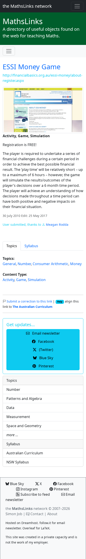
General (9, 263)
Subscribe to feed (35, 494)
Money (76, 263)
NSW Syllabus (17, 462)
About (52, 513)
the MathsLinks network (27, 6)
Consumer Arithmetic (50, 263)
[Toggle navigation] (77, 6)
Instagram (29, 489)
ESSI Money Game (31, 66)
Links (23, 21)
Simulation (37, 279)
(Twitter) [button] (45, 349)
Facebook (65, 483)
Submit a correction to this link (29, 301)
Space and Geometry (23, 425)
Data (10, 407)
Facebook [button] (45, 341)
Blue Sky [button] (45, 357)
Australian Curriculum (24, 453)
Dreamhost (29, 523)
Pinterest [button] (46, 366)
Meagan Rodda (57, 224)
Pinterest (61, 489)
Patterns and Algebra (24, 398)
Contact (36, 513)
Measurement (18, 416)
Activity (8, 279)
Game (21, 279)
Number (24, 263)
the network (27, 508)
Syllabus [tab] (31, 245)
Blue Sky (16, 483)
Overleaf (28, 528)
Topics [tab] (11, 245)
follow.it (45, 523)
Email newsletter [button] (45, 333)
